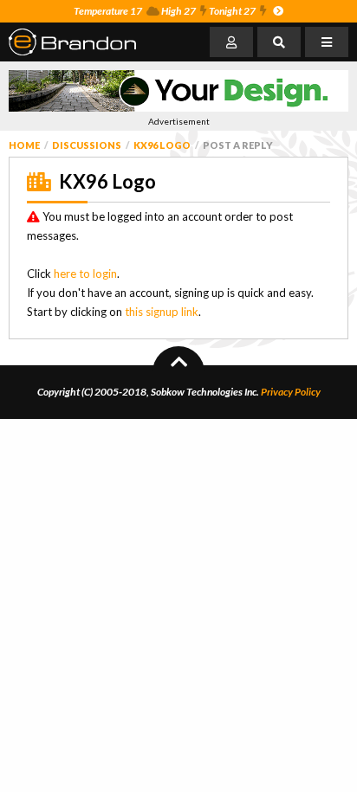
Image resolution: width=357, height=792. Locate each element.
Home (24, 145)
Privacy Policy (291, 391)
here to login (85, 273)
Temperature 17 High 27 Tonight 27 (165, 10)
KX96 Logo (162, 145)
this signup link (161, 312)
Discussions (86, 145)
